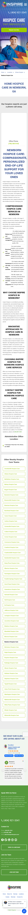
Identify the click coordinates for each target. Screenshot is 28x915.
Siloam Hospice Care (10, 668)
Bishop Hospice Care (10, 484)
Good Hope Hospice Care (12, 584)
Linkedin (9, 840)
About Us (9, 894)
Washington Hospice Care (12, 694)
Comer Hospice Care (10, 537)
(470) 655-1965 (7, 832)
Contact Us (19, 897)
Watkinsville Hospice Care (12, 699)
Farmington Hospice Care (12, 573)
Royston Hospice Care (11, 657)
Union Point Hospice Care (12, 689)
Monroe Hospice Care (10, 636)
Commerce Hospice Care (11, 542)
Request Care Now (14, 30)
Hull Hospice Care (9, 600)
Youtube (16, 840)
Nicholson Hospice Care (11, 647)
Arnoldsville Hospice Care (12, 468)
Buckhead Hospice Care (11, 510)
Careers (7, 897)
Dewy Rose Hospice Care (11, 563)
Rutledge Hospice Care (11, 663)
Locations (21, 894)
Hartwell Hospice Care (11, 594)
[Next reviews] (25, 770)
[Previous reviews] (3, 770)
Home (4, 894)
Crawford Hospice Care (11, 547)
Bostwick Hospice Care (11, 495)
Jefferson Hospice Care (11, 610)
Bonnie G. (12, 761)
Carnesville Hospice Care (11, 526)
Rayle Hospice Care (10, 652)
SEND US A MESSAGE (14, 847)
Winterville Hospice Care (11, 715)
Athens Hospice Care (10, 474)
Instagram (12, 840)
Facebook (2, 840)
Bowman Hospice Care (11, 505)
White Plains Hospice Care (12, 705)
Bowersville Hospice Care (12, 500)
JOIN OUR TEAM (14, 872)
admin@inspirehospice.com (12, 834)
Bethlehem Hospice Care (11, 479)
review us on (18, 755)
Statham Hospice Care (11, 673)
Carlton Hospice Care (10, 521)
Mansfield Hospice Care (11, 631)
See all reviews (9, 755)
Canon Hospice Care (10, 516)
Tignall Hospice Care (10, 684)
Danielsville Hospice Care (11, 558)
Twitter (6, 840)
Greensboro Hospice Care (12, 589)
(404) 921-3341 (19, 12)
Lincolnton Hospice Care (11, 621)
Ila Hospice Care (9, 605)
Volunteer (13, 897)
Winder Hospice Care (10, 710)
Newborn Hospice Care (11, 642)
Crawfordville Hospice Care (12, 552)
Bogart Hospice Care (10, 489)
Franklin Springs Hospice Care (13, 579)
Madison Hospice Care (11, 626)
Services (15, 894)
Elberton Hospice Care (11, 568)
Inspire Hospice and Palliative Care (14, 747)
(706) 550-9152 (13, 144)
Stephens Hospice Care (11, 678)
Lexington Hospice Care (11, 615)
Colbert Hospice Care (10, 531)
